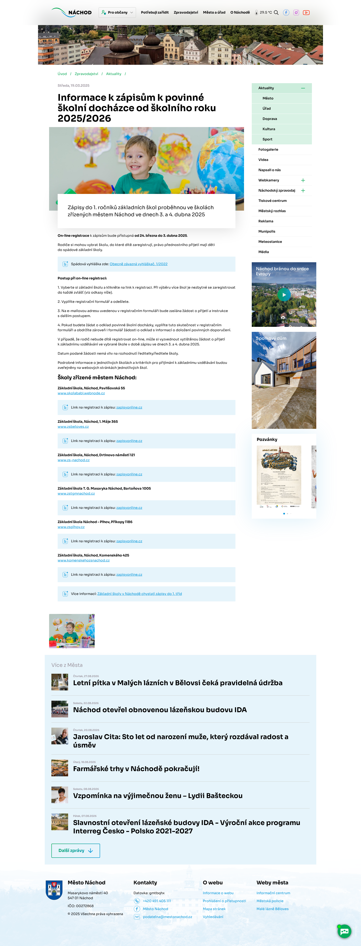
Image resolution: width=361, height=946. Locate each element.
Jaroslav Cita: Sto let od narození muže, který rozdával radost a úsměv (181, 741)
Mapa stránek (214, 909)
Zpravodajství (86, 74)
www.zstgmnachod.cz (76, 493)
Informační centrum (273, 893)
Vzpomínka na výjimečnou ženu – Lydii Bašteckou (158, 796)
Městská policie (270, 901)
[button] (284, 513)
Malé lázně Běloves (273, 909)
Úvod (62, 74)
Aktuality (113, 74)
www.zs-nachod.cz (74, 460)
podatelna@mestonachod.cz (167, 917)
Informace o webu (218, 893)
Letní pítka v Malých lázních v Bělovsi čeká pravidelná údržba (178, 683)
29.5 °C (264, 12)
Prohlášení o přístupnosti (224, 901)
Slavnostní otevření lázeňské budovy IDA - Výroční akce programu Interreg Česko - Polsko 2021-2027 (186, 827)
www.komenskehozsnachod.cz (84, 560)
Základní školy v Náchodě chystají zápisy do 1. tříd (139, 594)
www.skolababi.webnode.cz (81, 393)
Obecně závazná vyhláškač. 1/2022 (139, 264)
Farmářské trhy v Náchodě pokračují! (136, 769)
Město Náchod (155, 909)
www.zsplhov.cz (71, 527)
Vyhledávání (213, 917)
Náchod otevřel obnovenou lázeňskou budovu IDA (160, 710)
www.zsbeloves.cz (73, 426)
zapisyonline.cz (129, 407)
